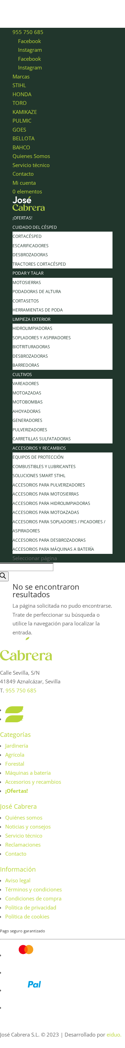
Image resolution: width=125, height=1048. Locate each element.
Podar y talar (27, 273)
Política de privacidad (30, 907)
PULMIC (21, 120)
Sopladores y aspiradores (41, 338)
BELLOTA (23, 138)
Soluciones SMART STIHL (38, 476)
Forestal (14, 763)
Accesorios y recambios (39, 448)
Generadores (27, 420)
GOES (19, 129)
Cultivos (22, 374)
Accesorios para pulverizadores (48, 485)
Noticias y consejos (28, 826)
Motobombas (27, 402)
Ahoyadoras (26, 411)
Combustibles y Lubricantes (44, 466)
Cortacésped (27, 236)
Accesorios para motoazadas (45, 512)
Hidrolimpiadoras (32, 328)
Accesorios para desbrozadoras (49, 540)
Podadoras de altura (36, 291)
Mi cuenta (24, 182)
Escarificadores (30, 246)
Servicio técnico (31, 164)
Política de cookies (27, 916)
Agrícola (14, 754)
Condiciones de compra (33, 898)
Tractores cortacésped (39, 264)
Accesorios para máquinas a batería (53, 549)
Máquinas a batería (28, 772)
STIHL (19, 85)
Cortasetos (25, 301)
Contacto (23, 173)
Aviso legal (18, 880)
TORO (19, 102)
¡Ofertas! (22, 218)
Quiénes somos (23, 817)
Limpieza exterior (31, 319)
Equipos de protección (38, 457)
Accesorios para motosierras (45, 494)
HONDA (21, 94)
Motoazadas (26, 393)
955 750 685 (27, 31)
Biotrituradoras (31, 347)
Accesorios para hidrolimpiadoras (51, 503)
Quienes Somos (31, 155)
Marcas (21, 76)
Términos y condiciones (33, 889)
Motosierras (26, 282)
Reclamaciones (23, 844)
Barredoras (25, 365)
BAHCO (21, 147)
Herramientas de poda (37, 310)
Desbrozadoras (30, 255)
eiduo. (114, 1034)
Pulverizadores (29, 430)
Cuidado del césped (34, 227)
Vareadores (25, 383)
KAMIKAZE (24, 111)
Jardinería (16, 745)
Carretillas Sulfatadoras (41, 439)
